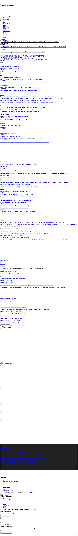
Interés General (6, 34)
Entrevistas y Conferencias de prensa (10, 481)
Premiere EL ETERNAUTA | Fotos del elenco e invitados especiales (16, 119)
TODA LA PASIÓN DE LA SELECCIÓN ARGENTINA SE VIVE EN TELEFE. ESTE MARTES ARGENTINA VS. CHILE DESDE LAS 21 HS (31, 98)
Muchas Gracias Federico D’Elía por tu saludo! (11, 318)
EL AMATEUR (3, 168)
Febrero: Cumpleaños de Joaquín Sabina (10, 274)
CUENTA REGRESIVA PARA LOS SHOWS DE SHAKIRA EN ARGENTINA (17, 200)
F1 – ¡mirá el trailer (5, 177)
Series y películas (4, 63)
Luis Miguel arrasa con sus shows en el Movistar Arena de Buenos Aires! (23, 458)
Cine (4, 28)
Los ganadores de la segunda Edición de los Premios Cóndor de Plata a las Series (25, 453)
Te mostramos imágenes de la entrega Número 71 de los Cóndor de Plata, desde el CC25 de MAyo (24, 309)
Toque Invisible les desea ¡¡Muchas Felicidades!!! (12, 278)
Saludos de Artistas (7, 486)
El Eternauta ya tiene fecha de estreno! (10, 136)
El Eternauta (3, 131)
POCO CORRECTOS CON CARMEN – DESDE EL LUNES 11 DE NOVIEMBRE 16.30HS (20, 90)
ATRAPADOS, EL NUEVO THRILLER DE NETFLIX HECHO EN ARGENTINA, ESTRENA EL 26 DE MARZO (24, 142)
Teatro (4, 30)
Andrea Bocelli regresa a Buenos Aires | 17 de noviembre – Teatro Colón (22, 51)
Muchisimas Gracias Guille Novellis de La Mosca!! (12, 313)
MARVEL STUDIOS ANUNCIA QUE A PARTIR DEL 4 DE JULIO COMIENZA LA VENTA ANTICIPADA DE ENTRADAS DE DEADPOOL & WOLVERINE (34, 182)
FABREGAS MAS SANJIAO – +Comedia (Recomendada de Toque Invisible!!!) (19, 231)
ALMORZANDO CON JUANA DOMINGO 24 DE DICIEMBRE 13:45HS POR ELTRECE (19, 112)
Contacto (5, 4)
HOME (4, 13)
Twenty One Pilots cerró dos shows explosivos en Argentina (15, 205)
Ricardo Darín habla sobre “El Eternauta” (10, 66)
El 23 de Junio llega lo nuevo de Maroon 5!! (11, 71)
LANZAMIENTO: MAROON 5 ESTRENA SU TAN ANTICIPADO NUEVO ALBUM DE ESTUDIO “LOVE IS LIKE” (33, 46)
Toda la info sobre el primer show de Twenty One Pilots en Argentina (17, 211)
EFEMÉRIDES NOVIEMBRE (6, 283)
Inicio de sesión (6, 9)
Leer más (2, 95)
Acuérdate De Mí (5, 520)
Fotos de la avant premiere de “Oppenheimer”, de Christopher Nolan (21, 463)
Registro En (2, 535)
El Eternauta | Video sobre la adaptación (10, 125)
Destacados (2, 39)
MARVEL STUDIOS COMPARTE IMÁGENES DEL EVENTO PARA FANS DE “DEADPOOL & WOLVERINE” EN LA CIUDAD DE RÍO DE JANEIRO (33, 173)
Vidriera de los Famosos (8, 1)
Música (4, 29)
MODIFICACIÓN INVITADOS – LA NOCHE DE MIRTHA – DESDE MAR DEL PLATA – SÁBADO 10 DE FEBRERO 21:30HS (28, 103)
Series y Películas (6, 27)
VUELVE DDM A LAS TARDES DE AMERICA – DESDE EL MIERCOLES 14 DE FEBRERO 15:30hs (22, 107)
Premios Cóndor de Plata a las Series (9, 301)
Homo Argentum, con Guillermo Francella (8, 57)
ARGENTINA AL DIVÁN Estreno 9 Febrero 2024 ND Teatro (14, 237)
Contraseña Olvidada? (4, 524)
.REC (1, 299)
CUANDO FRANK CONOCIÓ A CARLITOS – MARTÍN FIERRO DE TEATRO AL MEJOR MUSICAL (29, 42)
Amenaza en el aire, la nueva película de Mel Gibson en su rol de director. (18, 186)
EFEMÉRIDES (3, 266)
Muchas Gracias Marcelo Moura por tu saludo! (11, 322)
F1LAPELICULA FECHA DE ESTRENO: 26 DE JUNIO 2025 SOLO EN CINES (18, 164)
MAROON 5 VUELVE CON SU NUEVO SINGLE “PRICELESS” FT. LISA (16, 194)
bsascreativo (32, 492)
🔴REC (4, 37)
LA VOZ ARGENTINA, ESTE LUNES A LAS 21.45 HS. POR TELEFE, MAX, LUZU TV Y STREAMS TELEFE (20, 59)
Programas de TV (6, 16)
